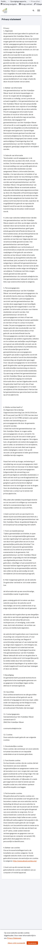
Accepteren (32, 943)
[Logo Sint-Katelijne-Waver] (4, 10)
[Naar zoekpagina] (33, 10)
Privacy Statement (14, 938)
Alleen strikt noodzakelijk (16, 943)
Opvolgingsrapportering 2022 (19, 1)
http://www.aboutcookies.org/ (25, 861)
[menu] (39, 10)
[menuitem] (8, 4)
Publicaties (4, 1)
